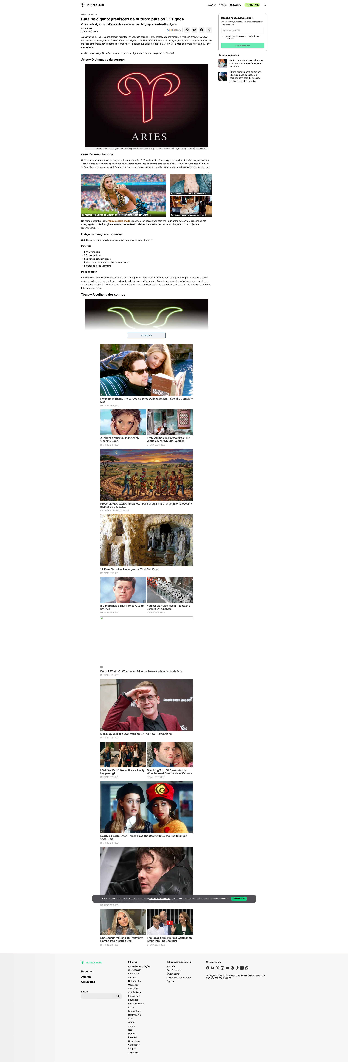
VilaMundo (133, 1052)
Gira (224, 5)
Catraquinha (134, 981)
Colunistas (88, 981)
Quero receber (242, 45)
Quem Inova (134, 1041)
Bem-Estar (133, 973)
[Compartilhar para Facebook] (202, 30)
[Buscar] (118, 996)
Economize (134, 996)
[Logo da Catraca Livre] (92, 4)
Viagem (132, 1048)
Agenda (212, 5)
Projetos (132, 1037)
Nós (130, 1029)
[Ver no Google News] (174, 30)
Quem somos (174, 973)
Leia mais (146, 335)
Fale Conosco (174, 970)
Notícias (93, 15)
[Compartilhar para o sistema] (209, 30)
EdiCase (88, 28)
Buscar (84, 991)
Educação (133, 999)
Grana (131, 1022)
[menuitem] (101, 972)
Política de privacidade (179, 977)
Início (83, 15)
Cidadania (133, 988)
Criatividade (134, 992)
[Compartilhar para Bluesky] (194, 30)
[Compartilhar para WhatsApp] (187, 30)
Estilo (131, 1007)
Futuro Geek (134, 1011)
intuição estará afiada (118, 221)
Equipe (170, 981)
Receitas (236, 5)
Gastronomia (134, 1014)
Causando (133, 984)
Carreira (132, 977)
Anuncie (254, 4)
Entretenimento (136, 1003)
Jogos (131, 1026)
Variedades (134, 1044)
